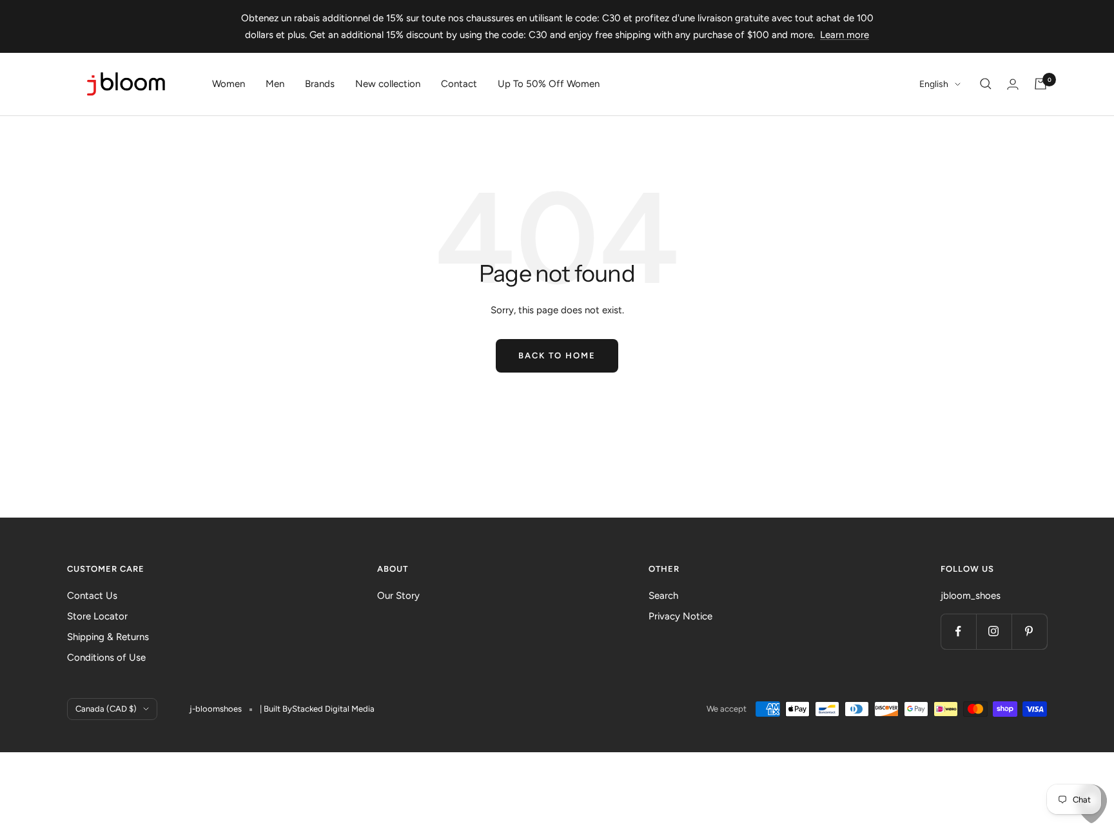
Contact (459, 84)
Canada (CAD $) (106, 709)
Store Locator (97, 616)
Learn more (844, 35)
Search (663, 595)
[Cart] (1040, 84)
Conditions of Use (106, 657)
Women (228, 84)
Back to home (557, 355)
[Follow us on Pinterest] (1029, 631)
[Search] (986, 84)
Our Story (398, 595)
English (933, 84)
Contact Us (92, 595)
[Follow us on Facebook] (958, 631)
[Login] (1013, 84)
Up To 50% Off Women (549, 84)
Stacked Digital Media (333, 709)
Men (275, 84)
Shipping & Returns (108, 637)
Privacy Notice (680, 616)
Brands (320, 84)
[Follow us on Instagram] (993, 631)
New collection (387, 84)
